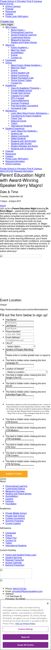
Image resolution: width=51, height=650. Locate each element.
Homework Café (19, 108)
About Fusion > (18, 29)
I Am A (9, 343)
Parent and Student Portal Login (20, 554)
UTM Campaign (13, 438)
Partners (9, 501)
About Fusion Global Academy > (26, 65)
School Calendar (13, 562)
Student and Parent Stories (24, 42)
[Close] (48, 603)
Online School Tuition (21, 80)
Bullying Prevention (14, 565)
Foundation (10, 503)
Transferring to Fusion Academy (26, 115)
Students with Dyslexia (22, 148)
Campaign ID (11, 362)
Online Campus (13, 6)
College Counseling (15, 518)
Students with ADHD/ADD (23, 141)
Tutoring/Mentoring (20, 100)
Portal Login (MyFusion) (16, 16)
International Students (21, 125)
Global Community (20, 75)
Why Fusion (11, 27)
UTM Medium (11, 430)
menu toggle (7, 24)
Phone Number (13, 331)
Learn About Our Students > (24, 130)
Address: (9, 593)
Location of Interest (14, 368)
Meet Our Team (18, 50)
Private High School (20, 92)
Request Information (15, 161)
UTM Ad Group (12, 463)
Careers (9, 13)
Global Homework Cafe (22, 77)
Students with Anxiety (21, 143)
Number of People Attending (19, 349)
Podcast (9, 8)
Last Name (11, 325)
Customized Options (20, 37)
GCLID (8, 385)
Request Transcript (14, 559)
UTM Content (11, 455)
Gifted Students (18, 138)
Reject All (25, 637)
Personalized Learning (22, 32)
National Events (18, 120)
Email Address (12, 337)
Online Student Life (20, 72)
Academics (10, 85)
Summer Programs (20, 103)
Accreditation (17, 52)
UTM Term (10, 447)
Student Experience (14, 128)
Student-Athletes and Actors (24, 146)
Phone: (8, 588)
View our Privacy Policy (25, 623)
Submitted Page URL (15, 394)
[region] (25, 625)
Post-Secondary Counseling (24, 105)
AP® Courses (17, 98)
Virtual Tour (16, 118)
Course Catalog (13, 523)
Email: (8, 591)
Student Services (13, 557)
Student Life (16, 133)
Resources (10, 11)
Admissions (11, 110)
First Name (11, 319)
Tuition (14, 123)
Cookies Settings (25, 629)
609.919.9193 (6, 3)
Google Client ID (13, 377)
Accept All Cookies (25, 645)
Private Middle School (21, 90)
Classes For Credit (20, 95)
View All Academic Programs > (26, 88)
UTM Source (11, 421)
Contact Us (16, 57)
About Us (9, 44)
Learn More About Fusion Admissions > (30, 113)
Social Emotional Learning (23, 34)
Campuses (10, 60)
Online (8, 62)
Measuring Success (20, 39)
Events (14, 55)
